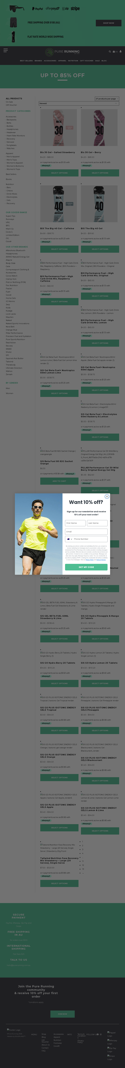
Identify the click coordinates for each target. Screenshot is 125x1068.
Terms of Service (101, 559)
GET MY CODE (86, 567)
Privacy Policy (90, 559)
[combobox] (69, 539)
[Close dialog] (107, 496)
